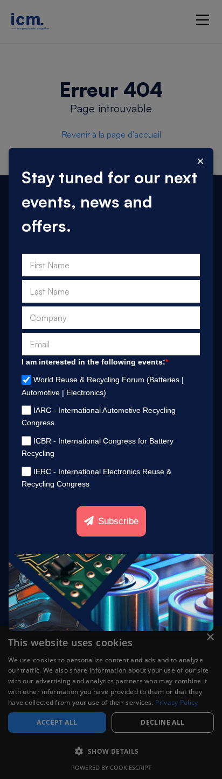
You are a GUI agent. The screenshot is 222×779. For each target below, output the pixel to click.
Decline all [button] (162, 722)
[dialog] (111, 702)
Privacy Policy (176, 702)
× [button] (210, 637)
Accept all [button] (57, 722)
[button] (111, 751)
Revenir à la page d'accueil (111, 134)
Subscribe (118, 521)
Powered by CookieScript (111, 767)
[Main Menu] (202, 20)
